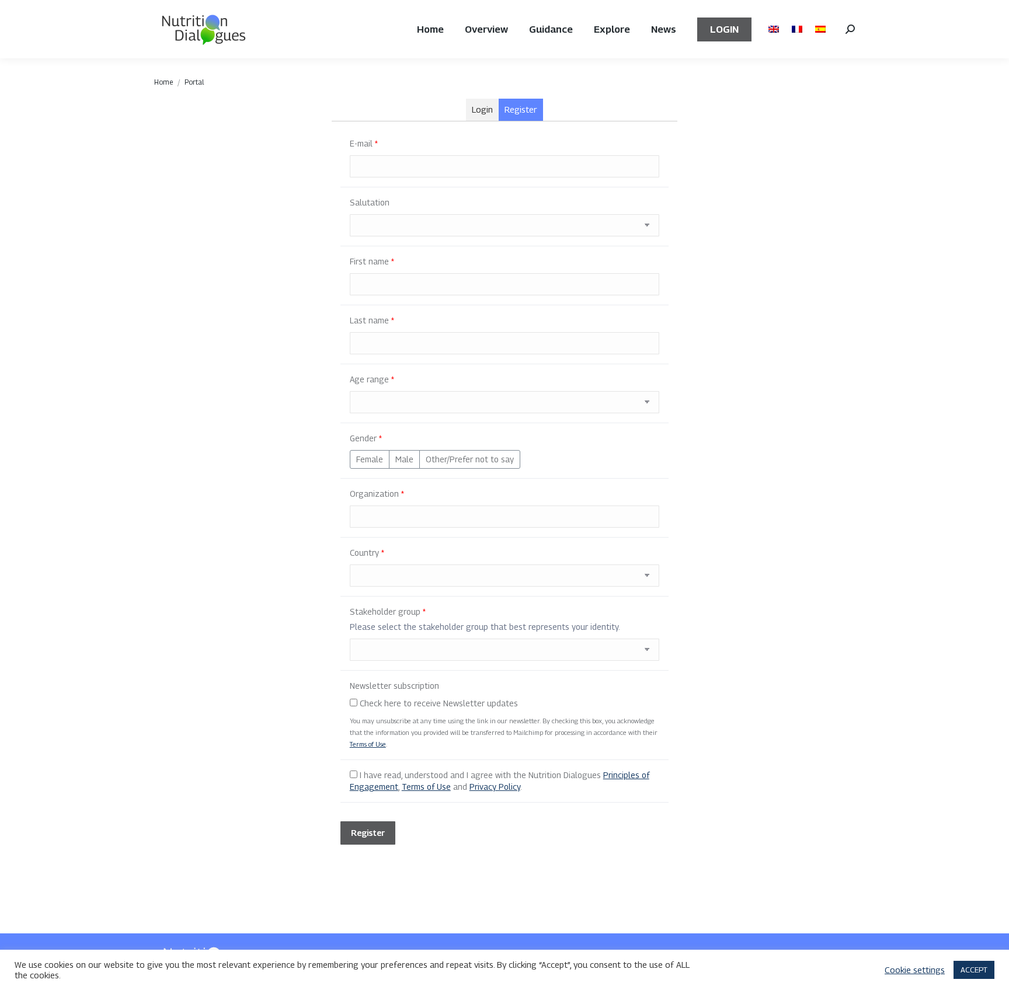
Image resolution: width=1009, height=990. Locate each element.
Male (404, 459)
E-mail (364, 143)
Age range (372, 379)
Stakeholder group (388, 611)
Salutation (369, 202)
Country (367, 552)
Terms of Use (368, 744)
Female (369, 459)
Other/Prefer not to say (470, 459)
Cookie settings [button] (915, 970)
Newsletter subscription (394, 686)
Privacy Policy (494, 787)
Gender (366, 438)
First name (372, 261)
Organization (377, 494)
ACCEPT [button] (974, 969)
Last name (372, 320)
